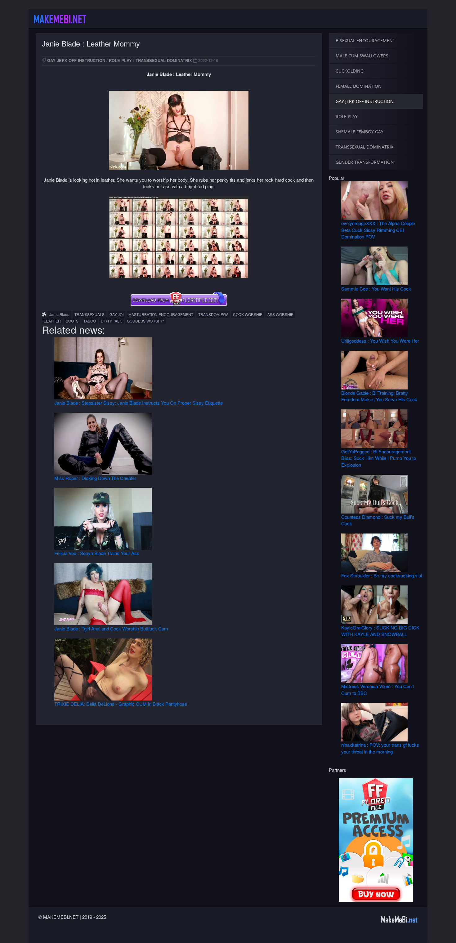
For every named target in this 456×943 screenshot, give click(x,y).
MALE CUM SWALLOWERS (362, 56)
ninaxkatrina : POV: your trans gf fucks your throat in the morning (380, 747)
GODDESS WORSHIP (145, 320)
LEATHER (52, 320)
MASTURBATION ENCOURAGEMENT (160, 314)
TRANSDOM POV (213, 314)
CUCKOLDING (350, 71)
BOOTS (72, 320)
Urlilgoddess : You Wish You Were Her (380, 340)
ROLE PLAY (120, 60)
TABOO (89, 320)
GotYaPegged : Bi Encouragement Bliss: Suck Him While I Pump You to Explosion (378, 458)
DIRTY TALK (111, 320)
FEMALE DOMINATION (359, 86)
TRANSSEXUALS (89, 314)
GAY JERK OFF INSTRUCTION (76, 60)
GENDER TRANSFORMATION (365, 162)
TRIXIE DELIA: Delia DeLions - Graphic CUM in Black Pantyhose (120, 704)
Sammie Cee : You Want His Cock (376, 288)
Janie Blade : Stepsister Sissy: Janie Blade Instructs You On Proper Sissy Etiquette (138, 402)
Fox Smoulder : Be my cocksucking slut (381, 575)
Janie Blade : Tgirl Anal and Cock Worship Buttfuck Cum (111, 628)
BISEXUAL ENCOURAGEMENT (365, 40)
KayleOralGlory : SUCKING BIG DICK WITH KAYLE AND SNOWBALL (380, 630)
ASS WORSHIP (280, 314)
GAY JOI (116, 314)
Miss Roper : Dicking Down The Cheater (95, 478)
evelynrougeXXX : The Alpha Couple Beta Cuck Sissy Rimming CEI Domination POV (378, 230)
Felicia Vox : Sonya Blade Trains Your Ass (96, 553)
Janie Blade (59, 314)
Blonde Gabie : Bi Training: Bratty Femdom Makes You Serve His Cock (379, 396)
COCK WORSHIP (247, 314)
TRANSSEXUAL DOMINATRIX (164, 60)
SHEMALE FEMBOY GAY (359, 132)
